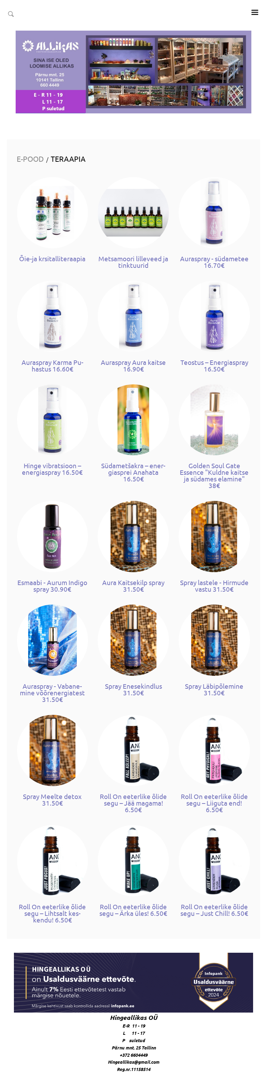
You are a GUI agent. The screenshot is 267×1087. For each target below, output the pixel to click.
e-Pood (30, 158)
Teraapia (68, 158)
